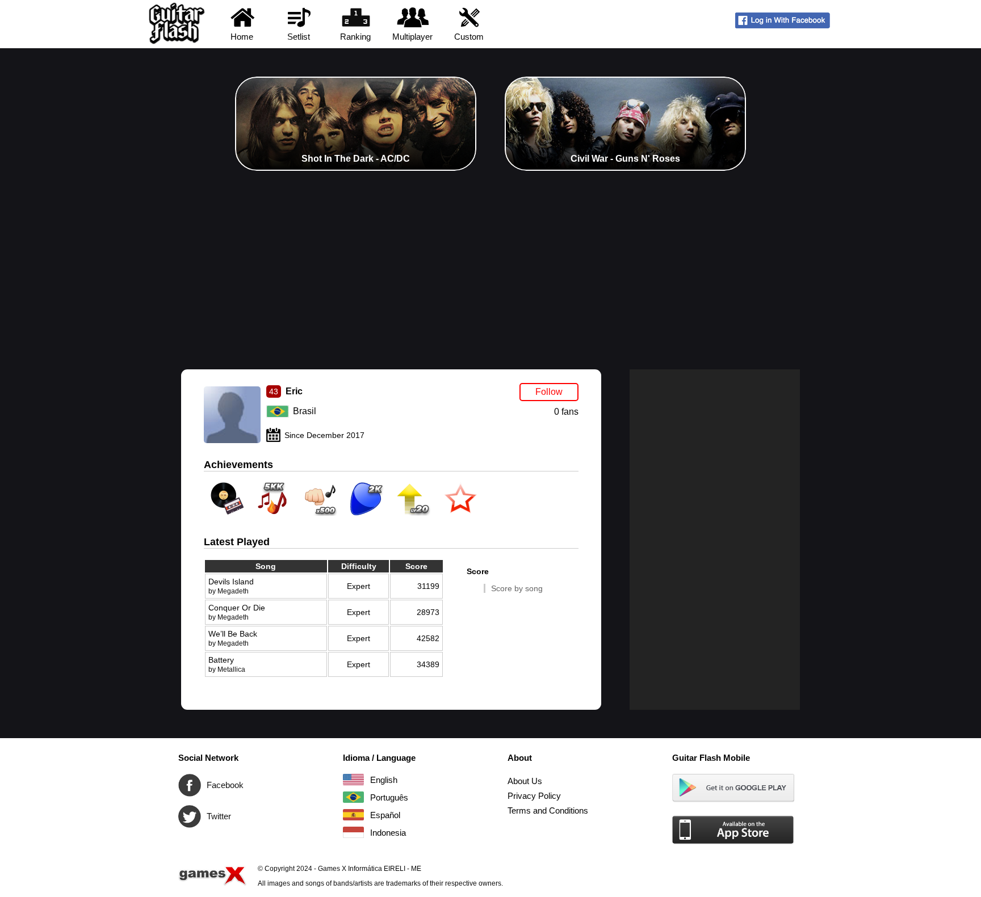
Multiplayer (412, 36)
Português (353, 797)
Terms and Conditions (548, 810)
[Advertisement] (490, 255)
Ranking (355, 36)
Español (353, 814)
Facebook (189, 785)
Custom (469, 36)
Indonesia (353, 832)
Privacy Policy (534, 796)
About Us (525, 781)
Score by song (517, 588)
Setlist (298, 36)
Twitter (189, 816)
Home (241, 36)
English (353, 779)
